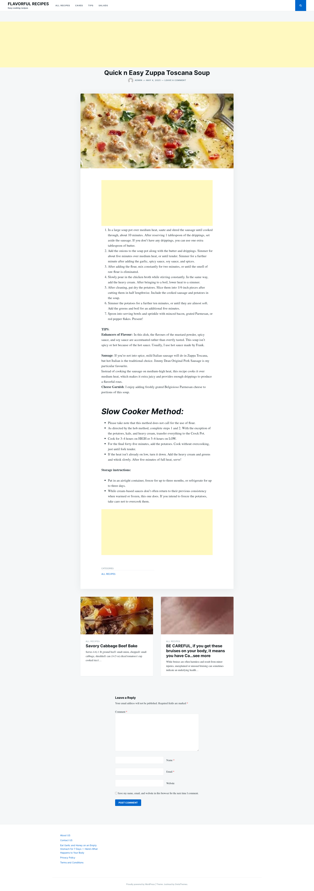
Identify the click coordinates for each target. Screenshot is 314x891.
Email (170, 771)
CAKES (79, 5)
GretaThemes (181, 884)
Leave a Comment (175, 80)
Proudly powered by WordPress (140, 884)
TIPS (90, 5)
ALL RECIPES (62, 5)
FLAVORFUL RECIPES (28, 3)
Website (170, 783)
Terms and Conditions (71, 862)
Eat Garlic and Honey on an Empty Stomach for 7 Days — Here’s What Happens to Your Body (79, 849)
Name (170, 760)
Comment (121, 711)
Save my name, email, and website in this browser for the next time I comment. (158, 793)
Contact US (66, 840)
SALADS (103, 5)
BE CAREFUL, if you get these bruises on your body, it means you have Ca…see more (195, 651)
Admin (138, 80)
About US (65, 835)
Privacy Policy (67, 857)
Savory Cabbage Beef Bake (111, 646)
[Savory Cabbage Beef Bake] (116, 615)
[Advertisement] (98, 44)
